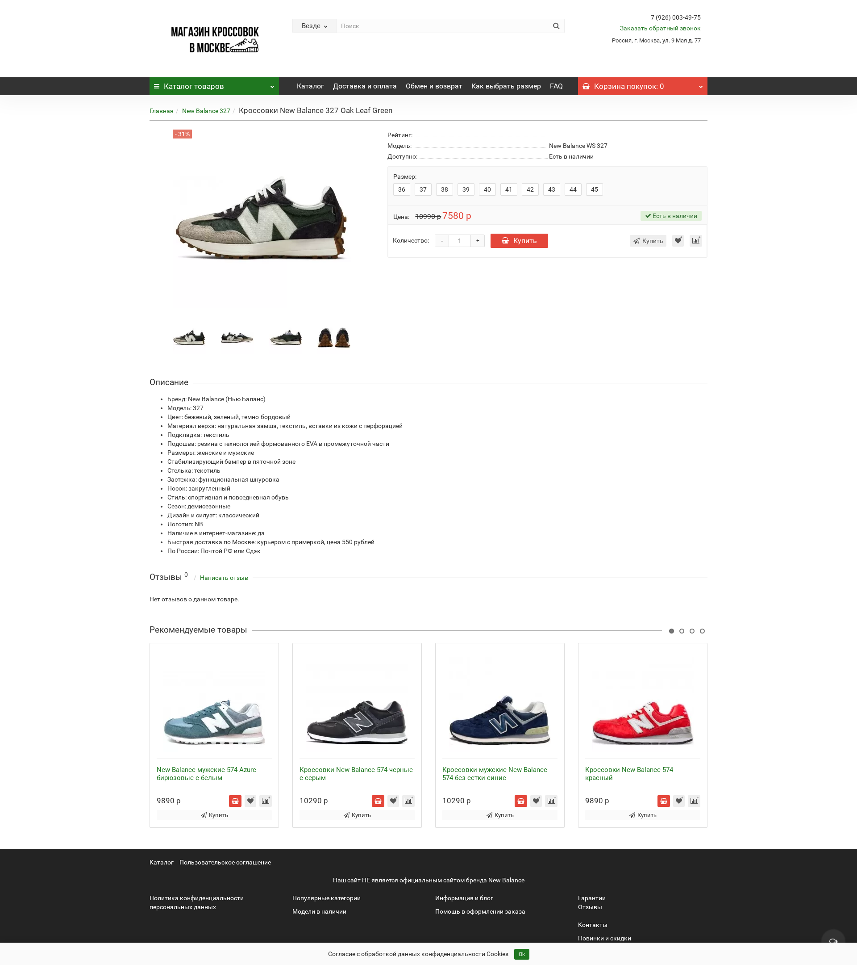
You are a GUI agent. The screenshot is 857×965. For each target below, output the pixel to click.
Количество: (411, 240)
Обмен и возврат (434, 86)
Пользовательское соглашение (225, 862)
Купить (525, 240)
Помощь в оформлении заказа (480, 911)
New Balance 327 (206, 110)
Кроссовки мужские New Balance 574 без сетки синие (494, 774)
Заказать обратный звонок (660, 28)
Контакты (592, 924)
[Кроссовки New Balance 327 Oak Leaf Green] (189, 337)
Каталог (194, 86)
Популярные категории (326, 898)
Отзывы (590, 906)
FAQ (556, 86)
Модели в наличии (319, 911)
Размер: (404, 176)
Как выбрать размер (506, 86)
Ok (522, 954)
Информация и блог (464, 898)
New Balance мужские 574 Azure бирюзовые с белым (206, 774)
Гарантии (592, 898)
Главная (162, 110)
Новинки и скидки (604, 938)
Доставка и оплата (365, 86)
